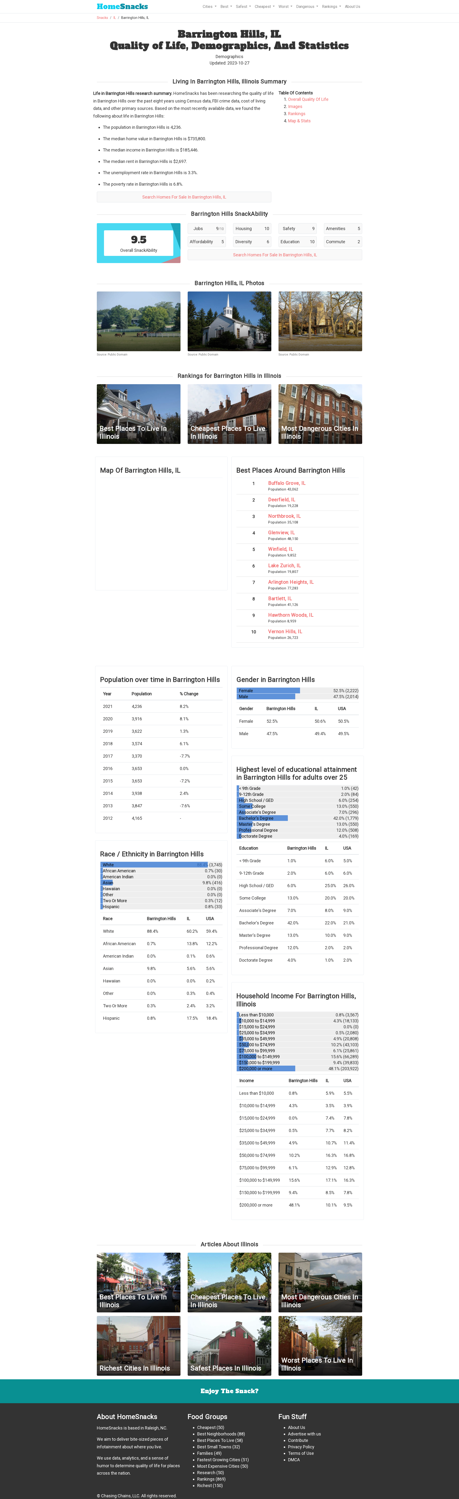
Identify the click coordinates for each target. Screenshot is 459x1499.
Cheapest (206, 1427)
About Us (352, 6)
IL (114, 18)
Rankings (297, 113)
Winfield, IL (280, 549)
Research (206, 1472)
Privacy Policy (301, 1446)
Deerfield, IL (281, 499)
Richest (204, 1485)
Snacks (122, 6)
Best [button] (224, 6)
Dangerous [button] (305, 6)
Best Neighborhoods (216, 1433)
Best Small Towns (214, 1446)
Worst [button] (284, 6)
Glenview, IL (281, 532)
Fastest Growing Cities (218, 1459)
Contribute (298, 1440)
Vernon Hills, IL (285, 631)
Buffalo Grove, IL (287, 483)
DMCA (294, 1459)
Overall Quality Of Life (308, 99)
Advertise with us (304, 1433)
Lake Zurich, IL (284, 565)
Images (295, 106)
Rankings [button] (330, 6)
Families (205, 1453)
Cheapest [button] (263, 6)
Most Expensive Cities (218, 1466)
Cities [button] (208, 6)
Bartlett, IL (280, 598)
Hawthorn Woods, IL (290, 615)
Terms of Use (301, 1453)
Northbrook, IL (284, 516)
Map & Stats (299, 120)
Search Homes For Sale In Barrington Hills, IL (184, 197)
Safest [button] (242, 6)
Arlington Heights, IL (291, 582)
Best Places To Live (215, 1440)
